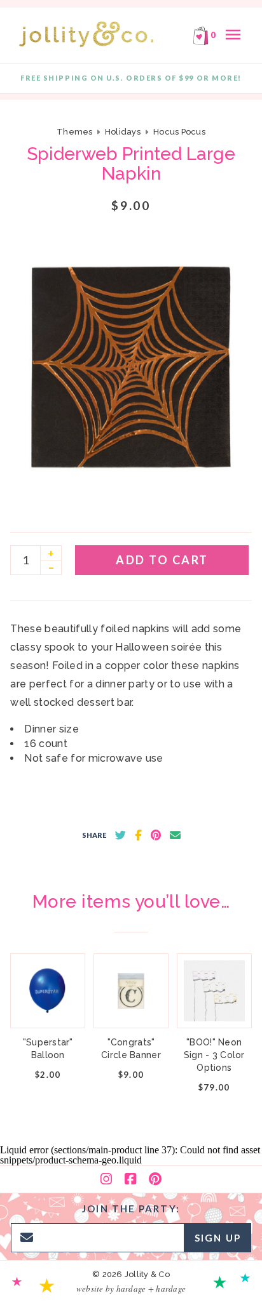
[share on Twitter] (120, 835)
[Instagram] (106, 1179)
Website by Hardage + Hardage (131, 1288)
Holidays (123, 131)
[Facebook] (130, 1179)
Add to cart (162, 560)
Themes (76, 131)
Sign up (218, 1237)
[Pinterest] (155, 1179)
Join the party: (131, 1208)
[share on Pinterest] (156, 835)
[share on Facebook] (138, 835)
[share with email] (175, 835)
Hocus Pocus (179, 131)
